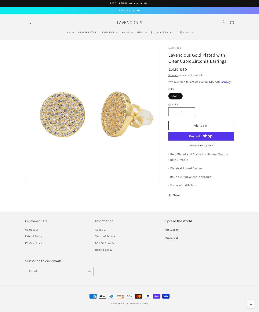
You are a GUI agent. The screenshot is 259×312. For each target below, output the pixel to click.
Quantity (173, 104)
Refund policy (103, 249)
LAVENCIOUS (124, 303)
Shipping (173, 75)
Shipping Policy (104, 243)
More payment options (201, 145)
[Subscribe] (89, 271)
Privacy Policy (33, 243)
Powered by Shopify (139, 303)
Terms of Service (105, 236)
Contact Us (32, 229)
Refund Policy (33, 236)
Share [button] (176, 195)
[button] (29, 22)
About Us (101, 229)
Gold (175, 96)
